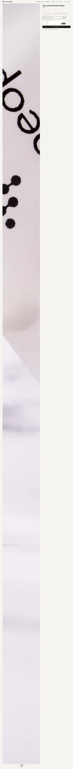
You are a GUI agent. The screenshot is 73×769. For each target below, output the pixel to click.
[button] (47, 2)
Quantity (44, 9)
